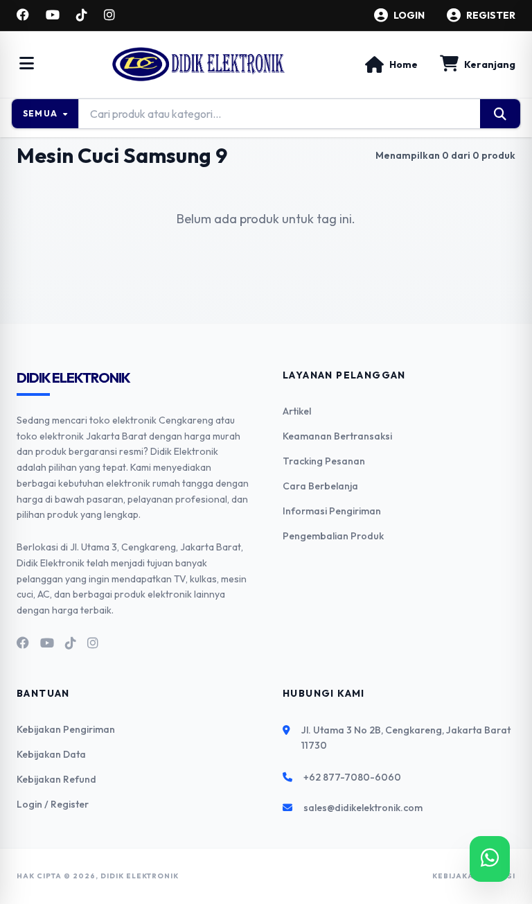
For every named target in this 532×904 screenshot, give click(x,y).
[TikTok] (81, 15)
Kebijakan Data (51, 754)
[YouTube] (53, 15)
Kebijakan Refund (56, 779)
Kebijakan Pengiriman (66, 729)
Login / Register (53, 804)
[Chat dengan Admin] (490, 859)
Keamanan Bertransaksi (337, 436)
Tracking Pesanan (324, 461)
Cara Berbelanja (320, 486)
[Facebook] (23, 15)
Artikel (297, 411)
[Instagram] (109, 15)
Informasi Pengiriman (332, 511)
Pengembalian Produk (333, 536)
